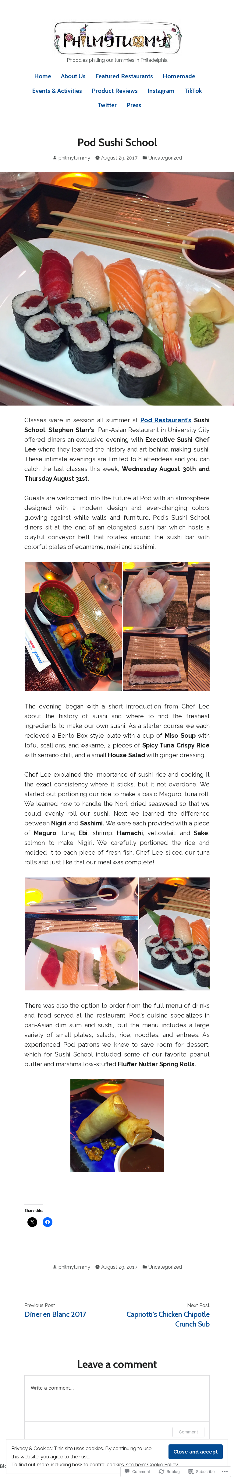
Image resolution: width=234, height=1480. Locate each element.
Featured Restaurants (124, 76)
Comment (188, 1431)
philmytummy (74, 158)
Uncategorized (165, 158)
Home (42, 76)
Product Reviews (115, 90)
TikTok (193, 90)
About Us (73, 76)
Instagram (161, 90)
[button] (73, 626)
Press (133, 105)
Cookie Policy (162, 1464)
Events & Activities (57, 90)
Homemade (179, 76)
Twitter (107, 105)
